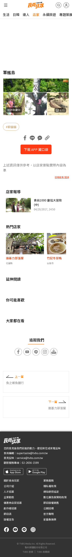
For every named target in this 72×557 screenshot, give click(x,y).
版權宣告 (9, 519)
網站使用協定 (51, 491)
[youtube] (15, 529)
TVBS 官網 (28, 551)
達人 (26, 14)
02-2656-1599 (30, 463)
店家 (36, 14)
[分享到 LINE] (32, 138)
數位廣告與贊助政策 (55, 497)
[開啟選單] (5, 5)
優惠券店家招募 (13, 503)
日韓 (16, 14)
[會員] (66, 5)
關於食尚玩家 (11, 480)
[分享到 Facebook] (25, 138)
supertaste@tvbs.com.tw (32, 453)
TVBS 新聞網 (43, 551)
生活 (6, 14)
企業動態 (9, 497)
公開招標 (48, 508)
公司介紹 (9, 486)
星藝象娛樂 (49, 519)
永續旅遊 (49, 14)
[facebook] (6, 529)
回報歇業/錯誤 (62, 177)
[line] (24, 529)
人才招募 (9, 491)
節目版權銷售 (51, 503)
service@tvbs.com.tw (30, 458)
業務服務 (48, 480)
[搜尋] (58, 5)
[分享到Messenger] (39, 138)
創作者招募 (10, 508)
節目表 (7, 514)
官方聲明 (48, 514)
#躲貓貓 (11, 127)
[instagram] (33, 529)
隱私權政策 (49, 486)
